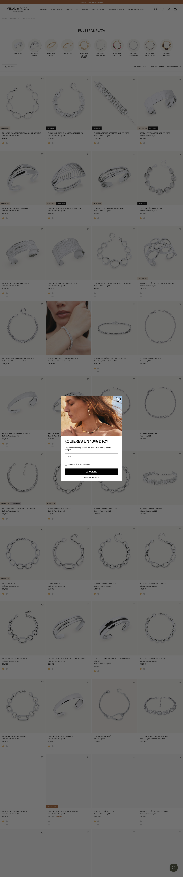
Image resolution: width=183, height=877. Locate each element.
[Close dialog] (118, 399)
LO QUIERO (91, 472)
